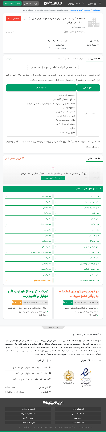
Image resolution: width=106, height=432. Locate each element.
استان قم (48, 218)
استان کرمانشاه (94, 252)
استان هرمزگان (94, 241)
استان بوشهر (46, 241)
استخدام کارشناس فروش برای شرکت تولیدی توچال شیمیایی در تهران (58, 21)
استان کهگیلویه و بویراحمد (90, 280)
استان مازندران (94, 235)
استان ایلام (47, 274)
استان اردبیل (46, 263)
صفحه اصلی (96, 10)
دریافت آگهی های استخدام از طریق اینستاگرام (31, 379)
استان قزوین (95, 213)
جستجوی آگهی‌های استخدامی (80, 10)
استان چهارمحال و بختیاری (90, 263)
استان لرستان (95, 274)
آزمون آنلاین (28, 418)
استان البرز (47, 202)
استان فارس (47, 207)
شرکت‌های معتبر (28, 422)
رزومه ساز (78, 418)
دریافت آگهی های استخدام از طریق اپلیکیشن (31, 367)
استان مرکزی (95, 224)
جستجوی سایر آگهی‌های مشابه (53, 178)
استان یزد (47, 235)
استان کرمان (95, 218)
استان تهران (95, 196)
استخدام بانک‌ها (28, 409)
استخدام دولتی (78, 409)
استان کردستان (45, 269)
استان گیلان (47, 213)
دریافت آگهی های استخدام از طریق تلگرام (32, 373)
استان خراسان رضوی (92, 202)
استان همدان (46, 230)
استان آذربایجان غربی (43, 258)
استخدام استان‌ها (28, 413)
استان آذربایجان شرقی (92, 207)
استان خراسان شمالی (92, 269)
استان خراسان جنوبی (92, 246)
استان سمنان (46, 246)
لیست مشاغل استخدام (42, 280)
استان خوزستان (45, 224)
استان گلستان (95, 258)
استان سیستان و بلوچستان (41, 252)
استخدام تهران (78, 413)
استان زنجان (95, 230)
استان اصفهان (46, 196)
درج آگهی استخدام (12, 3)
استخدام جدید (78, 422)
